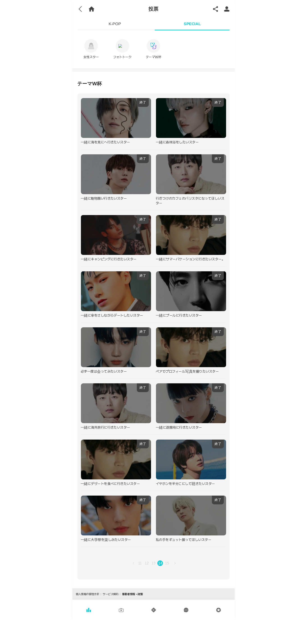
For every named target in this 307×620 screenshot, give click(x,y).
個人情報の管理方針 (87, 594)
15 (167, 563)
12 (147, 563)
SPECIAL (192, 24)
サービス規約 (110, 594)
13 (153, 563)
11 (140, 563)
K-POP (115, 24)
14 (160, 563)
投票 (153, 9)
